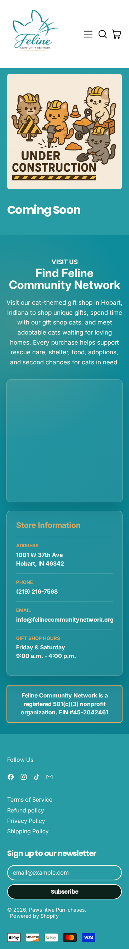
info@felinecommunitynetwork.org (65, 619)
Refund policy (25, 810)
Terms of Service (29, 799)
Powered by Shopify (34, 916)
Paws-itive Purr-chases (57, 910)
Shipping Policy (28, 831)
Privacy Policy (26, 820)
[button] (102, 34)
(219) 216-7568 (37, 591)
